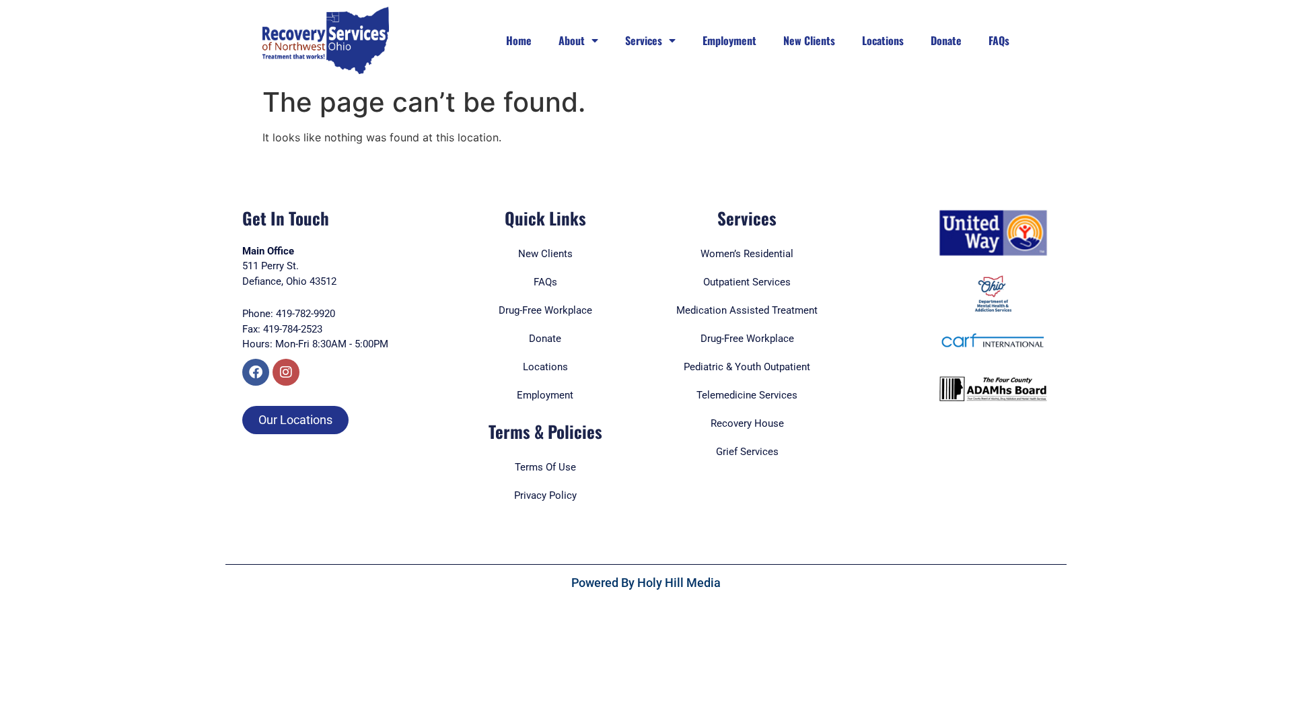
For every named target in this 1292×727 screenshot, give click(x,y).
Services (643, 40)
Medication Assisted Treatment (747, 310)
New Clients (809, 40)
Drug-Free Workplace (747, 339)
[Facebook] (255, 372)
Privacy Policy (545, 495)
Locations (883, 40)
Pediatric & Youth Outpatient (747, 367)
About (572, 40)
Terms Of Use (545, 467)
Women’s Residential (747, 254)
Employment (729, 40)
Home (519, 40)
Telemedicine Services (746, 395)
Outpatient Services (747, 282)
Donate (946, 40)
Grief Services (747, 452)
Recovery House (747, 423)
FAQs (999, 40)
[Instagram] (286, 372)
